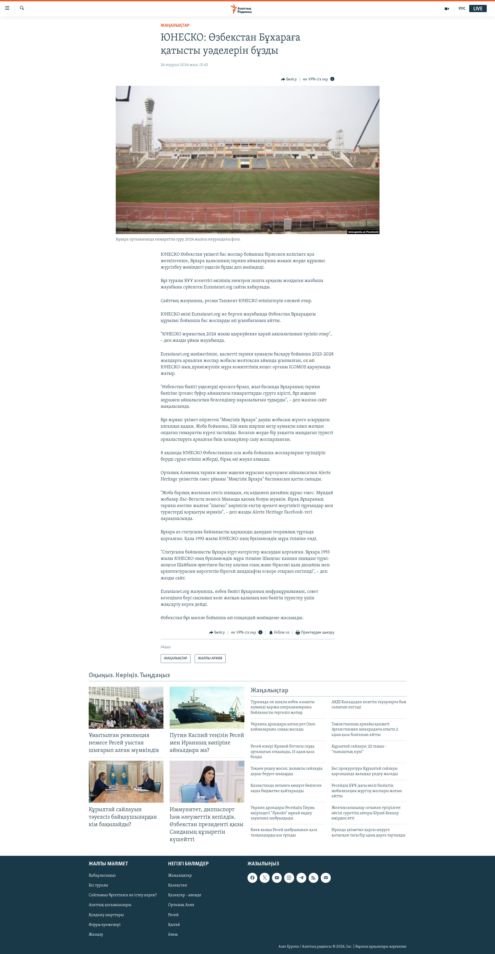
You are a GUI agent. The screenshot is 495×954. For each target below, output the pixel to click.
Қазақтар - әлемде (184, 895)
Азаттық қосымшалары (110, 905)
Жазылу (96, 935)
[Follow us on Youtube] (277, 878)
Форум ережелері (105, 925)
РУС (462, 9)
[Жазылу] (326, 878)
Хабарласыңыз (102, 876)
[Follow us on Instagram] (289, 878)
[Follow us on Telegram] (301, 878)
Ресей (173, 915)
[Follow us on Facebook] (252, 878)
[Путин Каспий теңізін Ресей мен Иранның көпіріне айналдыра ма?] (207, 708)
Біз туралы (98, 886)
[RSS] (313, 878)
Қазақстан (177, 886)
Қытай (174, 925)
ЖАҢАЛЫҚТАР (175, 25)
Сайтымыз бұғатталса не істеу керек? (123, 895)
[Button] (289, 79)
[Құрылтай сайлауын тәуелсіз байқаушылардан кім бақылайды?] (126, 782)
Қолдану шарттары (106, 915)
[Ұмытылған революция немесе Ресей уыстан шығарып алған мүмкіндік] (126, 708)
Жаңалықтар (180, 876)
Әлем (173, 935)
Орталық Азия (181, 905)
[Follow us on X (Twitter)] (264, 878)
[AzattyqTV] (447, 9)
